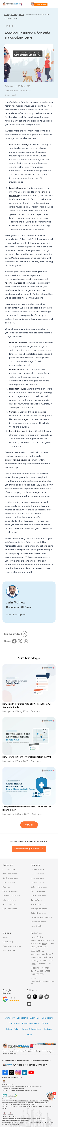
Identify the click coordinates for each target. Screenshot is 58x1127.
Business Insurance (11, 896)
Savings (6, 887)
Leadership (22, 1018)
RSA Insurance (37, 874)
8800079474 (15, 1124)
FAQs (29, 1034)
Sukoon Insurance (39, 887)
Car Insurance (8, 869)
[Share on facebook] (14, 641)
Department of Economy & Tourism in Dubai (26, 1100)
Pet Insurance (8, 904)
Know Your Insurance (11, 946)
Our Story (10, 1018)
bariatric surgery (21, 419)
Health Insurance (10, 878)
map (44, 944)
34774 (4, 1108)
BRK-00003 (44, 1102)
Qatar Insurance (38, 896)
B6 (36, 1090)
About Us (34, 1018)
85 (40, 1086)
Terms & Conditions (31, 1029)
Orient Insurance (38, 913)
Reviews (48, 1029)
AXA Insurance (37, 882)
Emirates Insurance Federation (19, 1090)
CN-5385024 (42, 1118)
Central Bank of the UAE (24, 1086)
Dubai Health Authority (33, 1102)
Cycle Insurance (9, 909)
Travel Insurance (10, 891)
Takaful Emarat (38, 904)
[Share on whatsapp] (26, 641)
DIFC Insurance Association (18, 1104)
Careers (45, 1023)
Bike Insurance (9, 900)
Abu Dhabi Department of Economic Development (15, 1118)
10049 (36, 1104)
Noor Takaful (37, 926)
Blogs (5, 937)
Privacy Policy (12, 1029)
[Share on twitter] (20, 641)
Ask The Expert (9, 950)
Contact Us (14, 1023)
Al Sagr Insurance (39, 909)
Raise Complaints (30, 1023)
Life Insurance (8, 882)
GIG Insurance (37, 869)
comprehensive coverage (17, 460)
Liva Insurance (37, 878)
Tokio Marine (37, 900)
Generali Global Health (41, 917)
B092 (27, 1120)
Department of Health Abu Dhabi (10, 1120)
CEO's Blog (7, 942)
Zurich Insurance (38, 922)
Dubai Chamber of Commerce (36, 1106)
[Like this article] (24, 634)
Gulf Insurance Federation (17, 1088)
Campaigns (47, 1018)
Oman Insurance (38, 891)
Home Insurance (9, 874)
